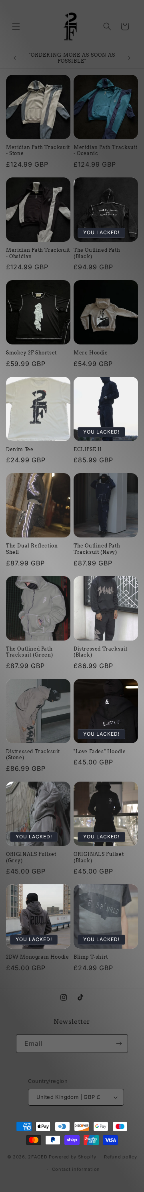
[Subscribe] (119, 1043)
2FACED (37, 1157)
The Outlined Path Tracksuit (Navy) (97, 549)
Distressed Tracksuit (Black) (101, 652)
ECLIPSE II (88, 449)
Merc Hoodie (91, 353)
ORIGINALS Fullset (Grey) (31, 857)
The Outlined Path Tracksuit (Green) (29, 652)
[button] (16, 26)
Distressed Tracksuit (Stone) (33, 754)
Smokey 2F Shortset (31, 353)
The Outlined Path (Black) (97, 253)
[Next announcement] (129, 58)
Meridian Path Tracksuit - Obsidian (38, 253)
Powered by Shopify (72, 1157)
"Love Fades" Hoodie (100, 751)
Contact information (76, 1169)
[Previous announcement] (15, 58)
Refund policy (120, 1157)
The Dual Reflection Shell (32, 549)
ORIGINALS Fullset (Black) (99, 857)
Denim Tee (19, 449)
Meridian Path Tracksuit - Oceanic (106, 150)
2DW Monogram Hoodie (37, 957)
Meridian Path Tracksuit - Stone (38, 150)
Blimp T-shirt (91, 957)
